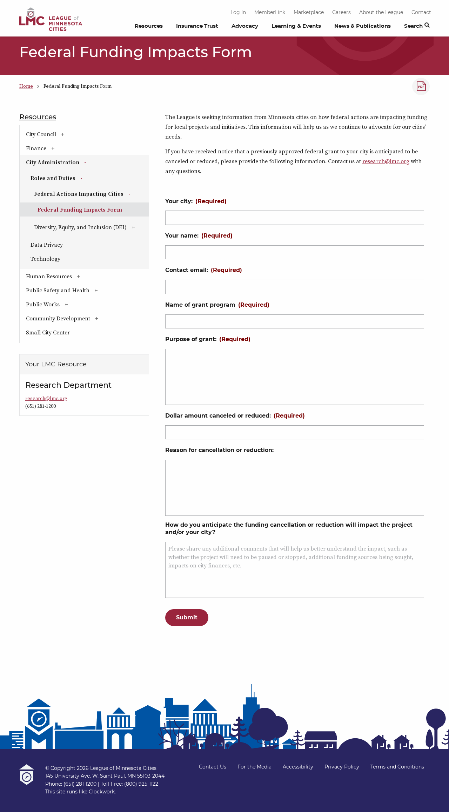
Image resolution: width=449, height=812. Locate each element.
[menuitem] (148, 27)
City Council (62, 134)
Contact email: (203, 270)
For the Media (254, 767)
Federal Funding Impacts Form (80, 209)
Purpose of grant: (207, 339)
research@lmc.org (385, 161)
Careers (341, 12)
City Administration (74, 162)
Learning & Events (296, 25)
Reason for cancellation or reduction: (219, 450)
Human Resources (70, 276)
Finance (57, 148)
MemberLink (269, 12)
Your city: (196, 201)
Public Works (64, 304)
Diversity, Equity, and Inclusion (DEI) (91, 227)
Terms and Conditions (397, 767)
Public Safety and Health (79, 290)
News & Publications (362, 25)
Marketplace (309, 12)
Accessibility (298, 767)
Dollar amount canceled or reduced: (235, 415)
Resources (149, 25)
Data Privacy (47, 244)
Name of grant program (217, 304)
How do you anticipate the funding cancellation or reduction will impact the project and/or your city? (289, 528)
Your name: (199, 235)
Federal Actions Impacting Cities (91, 194)
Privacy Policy (341, 767)
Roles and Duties (75, 178)
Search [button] (413, 25)
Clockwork (102, 791)
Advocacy (245, 25)
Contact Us (212, 767)
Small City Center (48, 332)
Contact (421, 12)
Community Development (79, 318)
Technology (45, 258)
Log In (238, 12)
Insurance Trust (197, 25)
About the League (381, 12)
